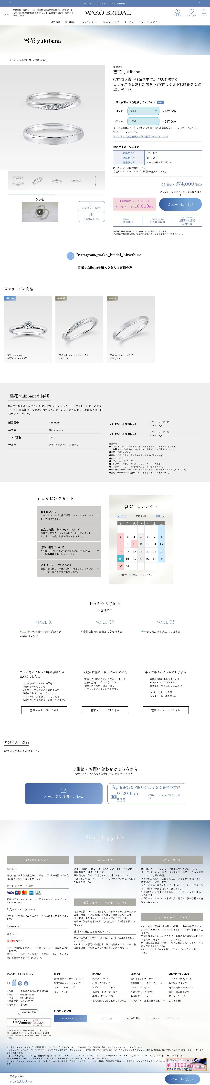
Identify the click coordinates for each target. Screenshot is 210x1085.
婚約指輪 (55, 22)
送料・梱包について (179, 992)
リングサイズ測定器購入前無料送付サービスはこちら (140, 136)
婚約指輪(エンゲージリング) (68, 978)
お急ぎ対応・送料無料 (141, 992)
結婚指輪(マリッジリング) (67, 983)
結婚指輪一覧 (25, 60)
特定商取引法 (133, 1018)
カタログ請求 (107, 1018)
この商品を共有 (91, 219)
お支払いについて (178, 983)
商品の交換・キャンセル (181, 987)
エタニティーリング (64, 987)
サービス (128, 22)
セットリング (61, 992)
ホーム (12, 60)
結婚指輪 (69, 22)
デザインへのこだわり (103, 987)
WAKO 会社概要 (29, 1012)
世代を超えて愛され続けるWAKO (109, 1000)
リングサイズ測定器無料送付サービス (147, 1002)
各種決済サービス (139, 996)
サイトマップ (172, 1018)
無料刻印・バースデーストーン (146, 983)
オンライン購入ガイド (180, 978)
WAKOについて (111, 22)
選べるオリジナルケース (143, 978)
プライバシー (153, 1018)
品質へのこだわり (101, 983)
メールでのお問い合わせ (64, 796)
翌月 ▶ (160, 516)
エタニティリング (89, 22)
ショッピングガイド (149, 22)
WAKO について (100, 978)
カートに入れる (182, 204)
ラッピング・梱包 (139, 987)
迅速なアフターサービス (105, 992)
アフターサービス (178, 996)
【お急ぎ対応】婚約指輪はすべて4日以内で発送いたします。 (138, 3)
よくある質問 (175, 1000)
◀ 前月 (121, 516)
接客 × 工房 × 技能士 (103, 996)
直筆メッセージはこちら (44, 710)
